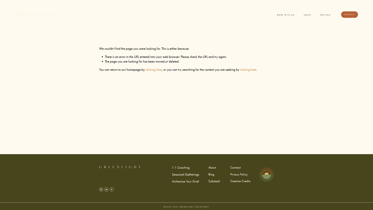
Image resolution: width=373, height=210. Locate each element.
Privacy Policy (239, 174)
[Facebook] (112, 189)
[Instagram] (101, 189)
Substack (214, 181)
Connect (349, 14)
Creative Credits (240, 181)
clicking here (154, 70)
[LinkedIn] (106, 189)
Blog (211, 174)
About (308, 15)
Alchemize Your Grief (185, 181)
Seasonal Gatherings (185, 174)
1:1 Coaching (181, 167)
